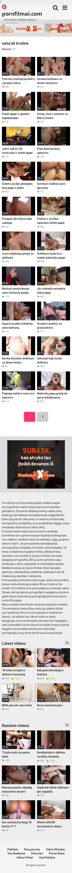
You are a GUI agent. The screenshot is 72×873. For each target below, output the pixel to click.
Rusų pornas (32, 849)
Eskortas (37, 853)
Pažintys (12, 849)
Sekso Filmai (25, 857)
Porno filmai (57, 853)
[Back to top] (65, 866)
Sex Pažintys (47, 857)
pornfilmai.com (22, 13)
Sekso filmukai (55, 849)
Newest (6, 49)
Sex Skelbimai (16, 853)
